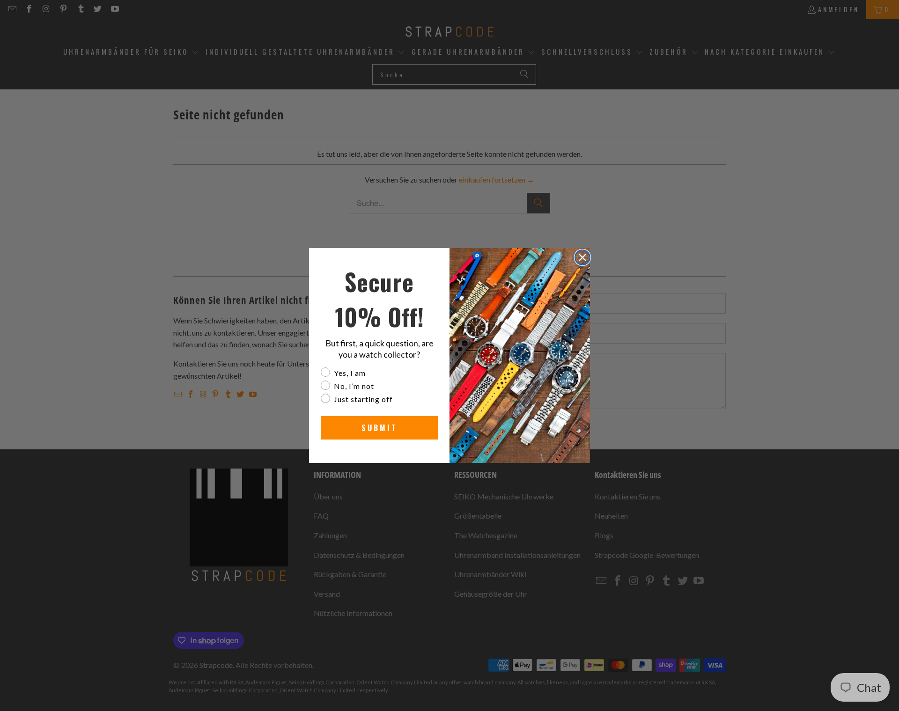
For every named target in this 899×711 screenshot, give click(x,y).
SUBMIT (379, 427)
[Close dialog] (582, 257)
